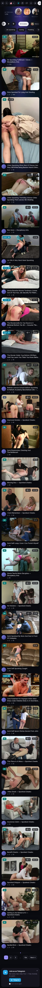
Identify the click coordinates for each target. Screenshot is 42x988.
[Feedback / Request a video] (27, 3)
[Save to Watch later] (36, 37)
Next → (33, 957)
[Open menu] (2, 3)
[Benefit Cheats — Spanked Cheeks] (20, 841)
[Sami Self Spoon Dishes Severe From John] (20, 720)
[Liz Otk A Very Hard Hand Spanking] (20, 249)
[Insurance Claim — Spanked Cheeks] (20, 811)
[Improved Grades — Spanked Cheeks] (20, 409)
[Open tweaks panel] (35, 3)
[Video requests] (22, 3)
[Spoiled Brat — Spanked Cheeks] (20, 934)
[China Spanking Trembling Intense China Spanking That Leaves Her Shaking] (20, 187)
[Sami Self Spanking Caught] (20, 657)
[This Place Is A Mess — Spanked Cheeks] (20, 750)
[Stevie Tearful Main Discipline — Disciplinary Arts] (20, 563)
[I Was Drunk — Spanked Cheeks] (20, 780)
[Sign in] (40, 3)
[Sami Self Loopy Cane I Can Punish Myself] (20, 532)
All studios (23, 24)
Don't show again (16, 984)
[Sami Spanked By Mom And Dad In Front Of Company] (20, 626)
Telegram (16, 980)
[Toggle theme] (31, 3)
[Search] (6, 3)
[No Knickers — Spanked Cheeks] (20, 595)
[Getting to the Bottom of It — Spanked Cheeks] (20, 902)
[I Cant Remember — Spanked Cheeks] (20, 502)
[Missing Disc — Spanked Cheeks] (20, 471)
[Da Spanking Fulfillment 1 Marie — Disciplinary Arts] (20, 50)
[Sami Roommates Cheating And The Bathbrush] (20, 440)
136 (25, 957)
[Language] (12, 3)
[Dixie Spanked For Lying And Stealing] (20, 81)
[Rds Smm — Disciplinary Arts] (20, 219)
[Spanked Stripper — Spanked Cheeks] (20, 871)
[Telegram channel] (18, 3)
